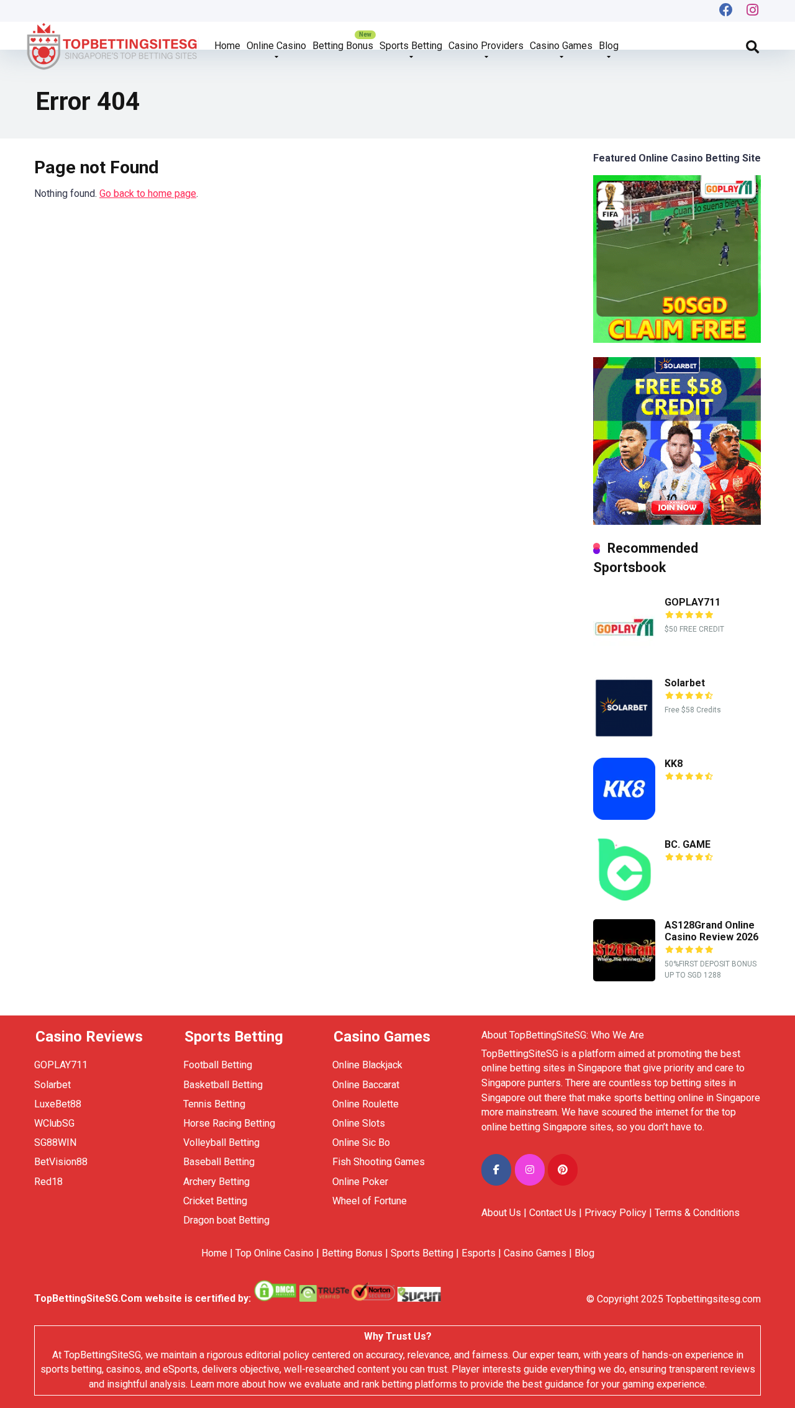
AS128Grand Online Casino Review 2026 (711, 931)
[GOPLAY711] (624, 655)
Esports (478, 1253)
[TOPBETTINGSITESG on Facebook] (496, 1170)
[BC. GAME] (624, 897)
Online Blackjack (367, 1065)
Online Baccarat (365, 1085)
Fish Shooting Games (378, 1162)
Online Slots (358, 1123)
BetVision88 (61, 1162)
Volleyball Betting (221, 1142)
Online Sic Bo (361, 1142)
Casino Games (561, 46)
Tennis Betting (214, 1104)
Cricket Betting (215, 1201)
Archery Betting (216, 1182)
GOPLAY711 (692, 602)
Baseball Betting (219, 1162)
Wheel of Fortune (369, 1201)
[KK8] (624, 816)
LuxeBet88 (57, 1104)
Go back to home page (147, 193)
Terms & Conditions (697, 1213)
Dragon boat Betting (226, 1220)
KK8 (674, 764)
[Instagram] (752, 11)
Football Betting (217, 1065)
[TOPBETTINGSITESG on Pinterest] (563, 1170)
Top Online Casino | (277, 1253)
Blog (609, 46)
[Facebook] (726, 11)
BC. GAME (688, 844)
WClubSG (54, 1123)
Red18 (48, 1182)
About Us (501, 1213)
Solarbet (685, 683)
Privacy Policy (615, 1213)
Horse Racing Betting (229, 1123)
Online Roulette (365, 1104)
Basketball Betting (223, 1085)
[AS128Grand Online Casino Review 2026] (624, 978)
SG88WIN (56, 1142)
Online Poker (360, 1182)
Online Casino (276, 46)
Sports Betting (410, 46)
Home (227, 46)
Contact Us (552, 1213)
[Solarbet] (624, 736)
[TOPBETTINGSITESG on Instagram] (530, 1170)
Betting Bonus (342, 46)
